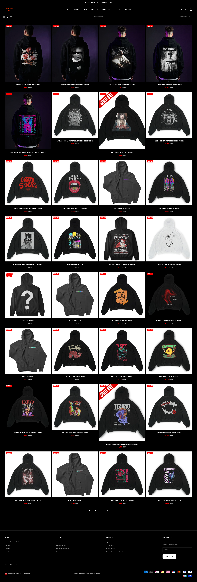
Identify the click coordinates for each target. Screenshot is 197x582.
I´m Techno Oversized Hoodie (122, 320)
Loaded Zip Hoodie (75, 500)
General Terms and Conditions (115, 552)
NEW (85, 9)
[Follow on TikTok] (17, 565)
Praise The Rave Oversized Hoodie (122, 85)
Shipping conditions (62, 548)
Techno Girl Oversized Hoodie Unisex (75, 85)
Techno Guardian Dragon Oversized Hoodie (122, 444)
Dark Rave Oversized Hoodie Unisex (28, 500)
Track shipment (61, 545)
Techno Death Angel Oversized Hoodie (28, 433)
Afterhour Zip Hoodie (122, 208)
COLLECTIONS (106, 9)
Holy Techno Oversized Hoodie (122, 152)
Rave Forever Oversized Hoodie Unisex (169, 141)
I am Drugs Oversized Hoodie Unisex (169, 85)
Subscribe (169, 556)
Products (76, 9)
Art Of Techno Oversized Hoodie (75, 208)
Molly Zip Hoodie (75, 320)
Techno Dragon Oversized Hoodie (122, 500)
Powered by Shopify (94, 573)
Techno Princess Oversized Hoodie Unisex (27, 264)
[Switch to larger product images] (4, 17)
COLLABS (118, 9)
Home (67, 9)
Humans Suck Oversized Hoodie (169, 264)
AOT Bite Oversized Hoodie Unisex (169, 433)
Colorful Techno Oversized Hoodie (75, 433)
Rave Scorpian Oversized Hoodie (169, 500)
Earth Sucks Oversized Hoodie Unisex (28, 208)
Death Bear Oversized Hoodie (75, 377)
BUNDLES (94, 9)
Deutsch (27, 573)
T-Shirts (7, 548)
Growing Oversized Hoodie (169, 377)
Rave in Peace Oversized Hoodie (28, 85)
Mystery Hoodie (28, 320)
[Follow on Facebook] (6, 565)
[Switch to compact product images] (11, 17)
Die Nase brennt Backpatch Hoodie (122, 264)
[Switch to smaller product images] (7, 17)
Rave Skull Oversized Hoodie (122, 377)
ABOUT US (128, 9)
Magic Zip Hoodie (28, 377)
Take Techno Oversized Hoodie (169, 208)
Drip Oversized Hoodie (75, 264)
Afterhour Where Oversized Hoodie (169, 320)
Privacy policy (110, 545)
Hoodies (7, 552)
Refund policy (110, 548)
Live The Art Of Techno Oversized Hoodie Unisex (28, 152)
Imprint (108, 542)
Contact (58, 542)
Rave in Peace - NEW (12, 542)
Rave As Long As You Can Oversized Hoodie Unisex (75, 141)
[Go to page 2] (114, 510)
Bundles (7, 545)
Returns (58, 552)
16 (107, 510)
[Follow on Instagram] (11, 565)
